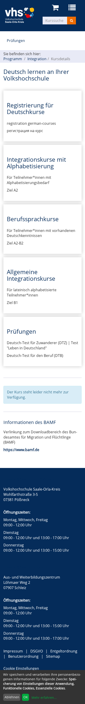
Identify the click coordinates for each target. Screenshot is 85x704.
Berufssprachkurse (33, 219)
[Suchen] (71, 20)
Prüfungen (16, 40)
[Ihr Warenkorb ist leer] (56, 7)
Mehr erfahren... (44, 697)
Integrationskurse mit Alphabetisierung (36, 162)
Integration (36, 58)
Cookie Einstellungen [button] (21, 668)
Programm (12, 58)
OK (25, 697)
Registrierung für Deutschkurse (30, 108)
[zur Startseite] (23, 14)
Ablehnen (12, 697)
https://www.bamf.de (21, 449)
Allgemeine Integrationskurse (31, 275)
